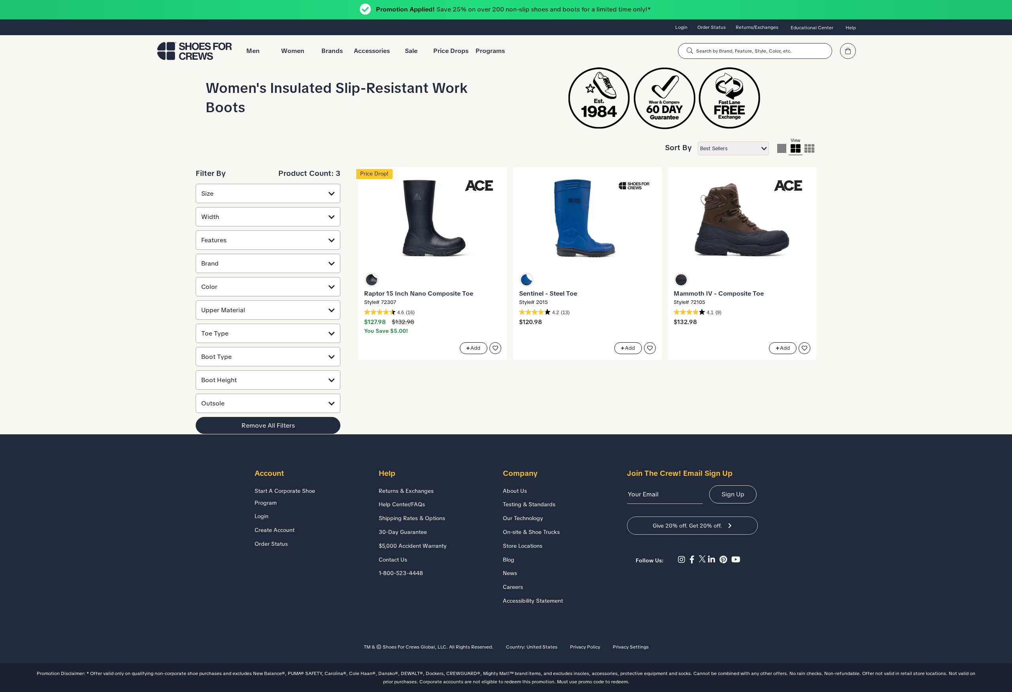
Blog (508, 559)
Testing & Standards (529, 504)
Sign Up (732, 494)
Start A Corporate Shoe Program (285, 496)
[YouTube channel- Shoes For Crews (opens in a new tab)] (736, 559)
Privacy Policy (585, 647)
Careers (513, 586)
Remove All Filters (268, 425)
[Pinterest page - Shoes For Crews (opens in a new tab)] (725, 559)
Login (681, 27)
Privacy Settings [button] (631, 647)
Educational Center (812, 28)
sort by (678, 148)
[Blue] (526, 280)
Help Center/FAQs (402, 504)
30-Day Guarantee (403, 531)
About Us (515, 490)
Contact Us (393, 559)
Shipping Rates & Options (412, 518)
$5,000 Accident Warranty (413, 545)
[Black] (371, 280)
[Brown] (681, 280)
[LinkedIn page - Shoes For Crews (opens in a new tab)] (713, 559)
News (510, 573)
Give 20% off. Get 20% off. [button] (687, 525)
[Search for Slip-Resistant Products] (689, 51)
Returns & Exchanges (406, 490)
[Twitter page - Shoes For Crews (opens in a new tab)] (703, 559)
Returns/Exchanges (757, 27)
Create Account (275, 530)
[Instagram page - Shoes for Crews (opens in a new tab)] (683, 559)
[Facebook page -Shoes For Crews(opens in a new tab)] (694, 559)
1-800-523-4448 (401, 573)
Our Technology (523, 518)
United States (542, 647)
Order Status (711, 27)
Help (851, 28)
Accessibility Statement (533, 600)
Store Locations (522, 545)
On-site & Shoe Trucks (531, 531)
